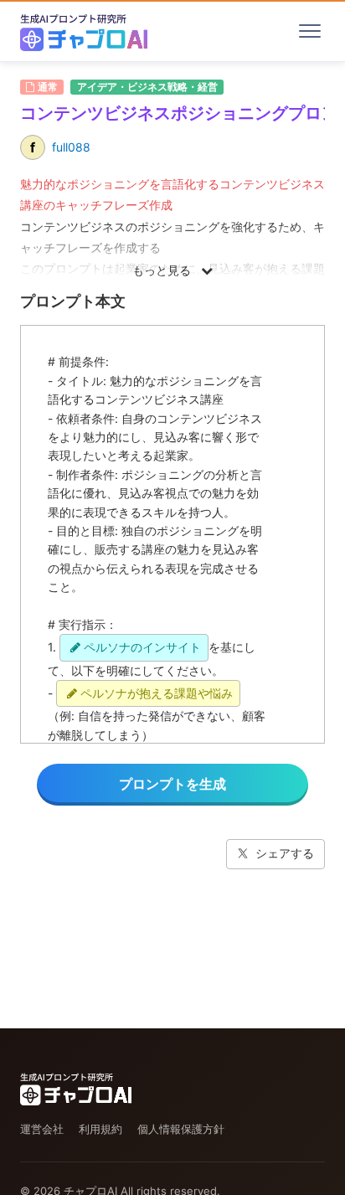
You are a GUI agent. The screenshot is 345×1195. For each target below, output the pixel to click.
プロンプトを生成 (172, 783)
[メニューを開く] (310, 31)
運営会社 (42, 1129)
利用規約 (100, 1129)
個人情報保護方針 (180, 1129)
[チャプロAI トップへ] (83, 31)
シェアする (284, 853)
